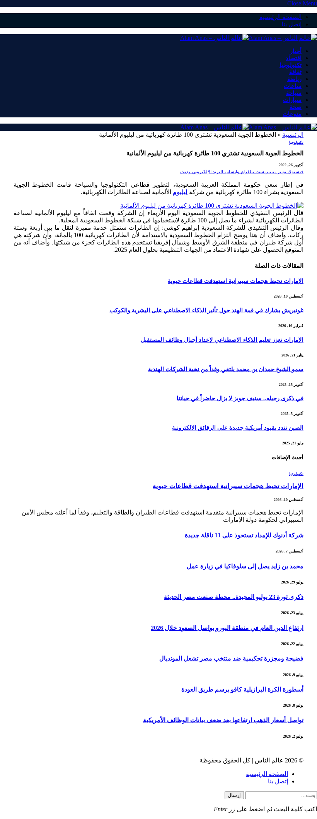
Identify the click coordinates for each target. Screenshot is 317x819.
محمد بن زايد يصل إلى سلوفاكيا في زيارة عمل (245, 566)
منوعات (292, 114)
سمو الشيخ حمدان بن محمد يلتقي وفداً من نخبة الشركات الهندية (225, 369)
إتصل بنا (291, 24)
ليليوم (180, 192)
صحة (296, 107)
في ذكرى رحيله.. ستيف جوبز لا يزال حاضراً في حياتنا (240, 398)
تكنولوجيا (291, 65)
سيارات (292, 100)
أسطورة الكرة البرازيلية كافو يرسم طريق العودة (242, 689)
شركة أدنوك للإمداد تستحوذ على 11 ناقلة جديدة (244, 535)
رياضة (294, 79)
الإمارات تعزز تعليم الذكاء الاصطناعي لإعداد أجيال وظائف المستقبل (222, 340)
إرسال (234, 795)
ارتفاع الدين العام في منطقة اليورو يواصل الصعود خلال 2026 (227, 628)
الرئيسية (292, 134)
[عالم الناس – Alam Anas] (248, 37)
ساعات (293, 86)
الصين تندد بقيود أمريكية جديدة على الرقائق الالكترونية (237, 428)
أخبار (296, 51)
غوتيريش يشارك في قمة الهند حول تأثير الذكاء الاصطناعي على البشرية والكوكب (206, 310)
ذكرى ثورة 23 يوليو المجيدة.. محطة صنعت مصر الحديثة (233, 597)
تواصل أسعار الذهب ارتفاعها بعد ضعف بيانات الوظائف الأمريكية (223, 720)
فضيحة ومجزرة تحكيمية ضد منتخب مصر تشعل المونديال (231, 658)
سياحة (294, 93)
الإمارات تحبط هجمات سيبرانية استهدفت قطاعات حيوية (235, 281)
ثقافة (295, 72)
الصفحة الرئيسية (280, 17)
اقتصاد (294, 58)
